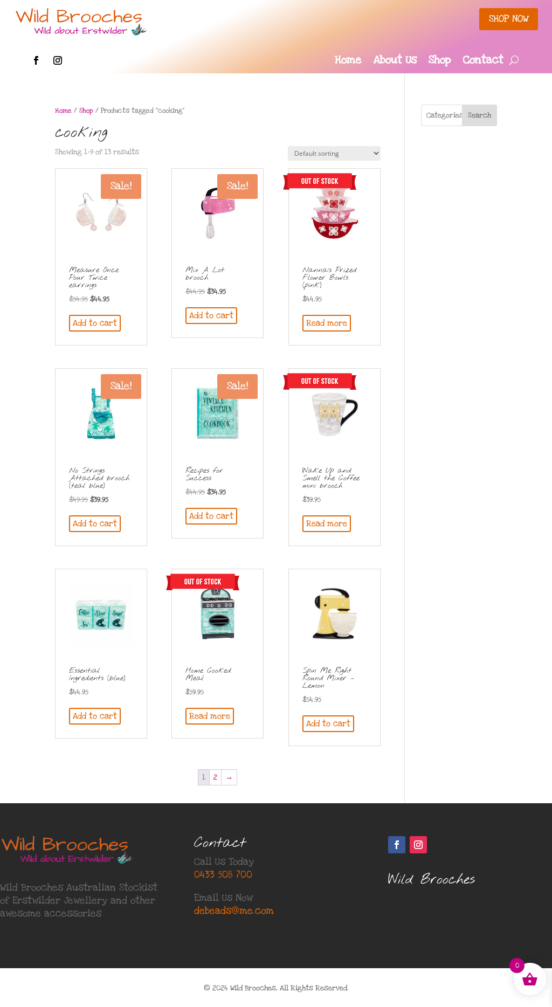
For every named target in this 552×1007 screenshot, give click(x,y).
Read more (326, 323)
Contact (483, 61)
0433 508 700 (223, 874)
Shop (440, 61)
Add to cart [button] (95, 323)
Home (348, 61)
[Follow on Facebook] (36, 60)
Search (479, 115)
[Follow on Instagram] (57, 60)
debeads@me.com (234, 911)
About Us (395, 61)
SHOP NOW (508, 18)
